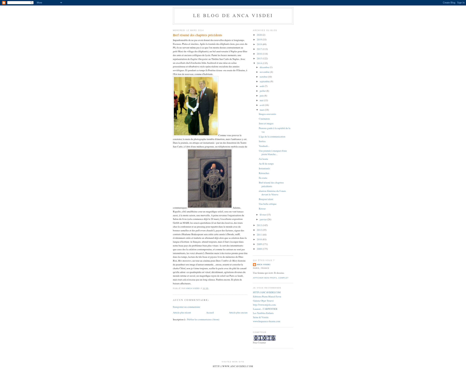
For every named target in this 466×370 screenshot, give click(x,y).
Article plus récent (182, 312)
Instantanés (264, 168)
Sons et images (266, 123)
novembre (265, 72)
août (262, 86)
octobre (264, 76)
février (263, 214)
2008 (259, 248)
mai (262, 100)
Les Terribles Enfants (263, 313)
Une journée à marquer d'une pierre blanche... (273, 152)
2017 (259, 49)
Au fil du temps (266, 163)
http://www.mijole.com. (264, 304)
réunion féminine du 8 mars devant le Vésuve (272, 192)
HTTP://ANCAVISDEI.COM (267, 292)
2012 (259, 230)
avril (262, 105)
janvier (263, 219)
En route (263, 177)
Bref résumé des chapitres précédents (271, 184)
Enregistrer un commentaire (186, 306)
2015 (259, 58)
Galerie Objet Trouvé (263, 300)
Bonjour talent (266, 199)
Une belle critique (268, 203)
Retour (262, 208)
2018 (259, 44)
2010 (259, 239)
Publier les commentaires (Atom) (203, 319)
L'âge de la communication (272, 136)
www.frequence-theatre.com (266, 321)
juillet (263, 90)
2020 (259, 34)
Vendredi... (264, 146)
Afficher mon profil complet (271, 278)
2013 (259, 225)
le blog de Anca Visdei (233, 15)
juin (262, 95)
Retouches (264, 173)
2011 (259, 234)
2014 (259, 63)
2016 (259, 53)
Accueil (210, 312)
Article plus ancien (238, 312)
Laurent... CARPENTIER (265, 308)
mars (262, 109)
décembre (265, 67)
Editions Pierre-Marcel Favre (267, 296)
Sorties (262, 141)
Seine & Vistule (260, 317)
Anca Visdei (263, 265)
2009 (259, 244)
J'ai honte (263, 159)
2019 (259, 39)
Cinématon (264, 118)
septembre (265, 81)
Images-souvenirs (267, 114)
